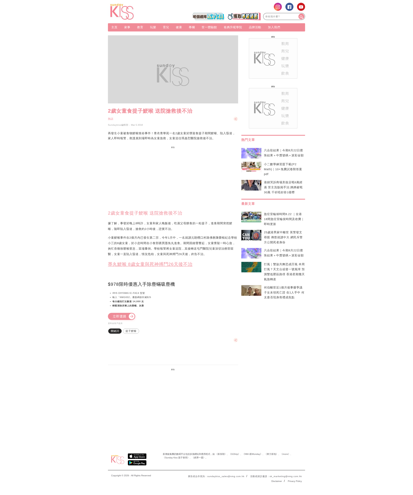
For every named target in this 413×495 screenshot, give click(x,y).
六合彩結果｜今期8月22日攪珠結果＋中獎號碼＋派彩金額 (284, 153)
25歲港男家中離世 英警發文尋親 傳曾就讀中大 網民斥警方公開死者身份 (283, 237)
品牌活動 (255, 27)
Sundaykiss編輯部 (118, 125)
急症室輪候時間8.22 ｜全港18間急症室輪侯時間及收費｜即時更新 (284, 219)
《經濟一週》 (198, 457)
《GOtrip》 (234, 454)
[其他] (235, 120)
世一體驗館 (209, 27)
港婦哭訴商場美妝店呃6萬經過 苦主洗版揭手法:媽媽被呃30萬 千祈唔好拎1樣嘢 (283, 187)
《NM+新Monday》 (252, 454)
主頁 (114, 27)
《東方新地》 (271, 454)
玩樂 (153, 27)
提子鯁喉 (131, 331)
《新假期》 (221, 454)
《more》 (285, 454)
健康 (179, 27)
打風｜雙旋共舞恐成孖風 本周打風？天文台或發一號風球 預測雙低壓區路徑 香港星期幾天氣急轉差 (284, 272)
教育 (140, 27)
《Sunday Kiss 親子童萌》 (176, 457)
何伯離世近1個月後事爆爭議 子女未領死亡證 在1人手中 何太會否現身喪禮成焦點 (284, 292)
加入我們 (274, 27)
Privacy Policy (295, 481)
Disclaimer (276, 481)
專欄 (192, 27)
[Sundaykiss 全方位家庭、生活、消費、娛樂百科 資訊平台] (137, 12)
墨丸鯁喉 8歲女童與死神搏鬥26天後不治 (150, 264)
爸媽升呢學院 (233, 27)
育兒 (166, 27)
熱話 (110, 118)
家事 (127, 27)
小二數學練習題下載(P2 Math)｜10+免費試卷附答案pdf (283, 169)
